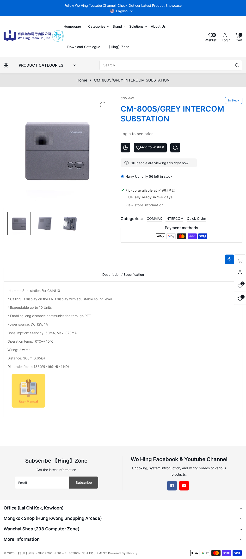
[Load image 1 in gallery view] (19, 223)
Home (81, 80)
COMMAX (154, 218)
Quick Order (196, 218)
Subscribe (84, 482)
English (122, 11)
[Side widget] (240, 272)
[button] (97, 26)
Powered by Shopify (122, 553)
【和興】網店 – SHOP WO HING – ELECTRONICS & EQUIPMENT (62, 553)
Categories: (132, 218)
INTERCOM (174, 218)
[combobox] (170, 65)
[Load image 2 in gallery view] (44, 223)
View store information (144, 205)
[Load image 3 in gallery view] (70, 223)
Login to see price (137, 133)
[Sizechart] (125, 147)
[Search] (237, 65)
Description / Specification (123, 274)
